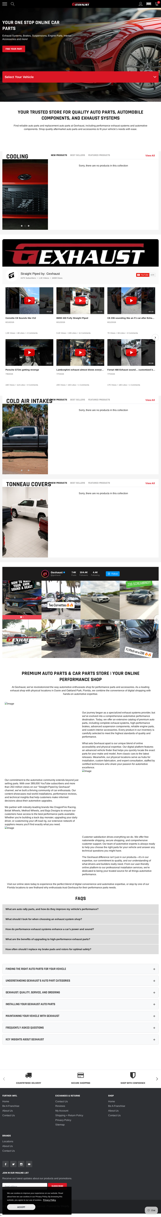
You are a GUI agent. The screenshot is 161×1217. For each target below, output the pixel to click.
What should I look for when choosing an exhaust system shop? (44, 919)
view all (150, 155)
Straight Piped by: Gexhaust (40, 273)
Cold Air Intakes (29, 401)
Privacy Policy (63, 1120)
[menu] (4, 4)
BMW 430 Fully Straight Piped (72, 318)
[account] (141, 4)
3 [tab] (28, 226)
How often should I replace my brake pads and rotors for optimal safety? (48, 949)
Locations (7, 1141)
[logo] (80, 4)
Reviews (60, 1106)
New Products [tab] (59, 155)
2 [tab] (25, 226)
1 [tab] (21, 226)
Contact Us (8, 1115)
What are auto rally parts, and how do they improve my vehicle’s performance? (52, 909)
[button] (148, 4)
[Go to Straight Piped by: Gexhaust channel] (12, 275)
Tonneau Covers (28, 484)
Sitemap (60, 1124)
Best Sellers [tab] (77, 155)
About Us (7, 1110)
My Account (61, 1110)
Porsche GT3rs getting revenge (22, 369)
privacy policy (49, 1200)
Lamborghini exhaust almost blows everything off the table (80, 369)
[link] (5, 1164)
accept (21, 1207)
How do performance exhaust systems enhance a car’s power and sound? (50, 929)
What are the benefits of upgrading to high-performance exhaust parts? (48, 939)
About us (7, 1146)
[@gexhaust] (45, 574)
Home (5, 1101)
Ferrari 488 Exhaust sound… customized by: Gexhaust (131, 369)
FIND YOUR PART (14, 49)
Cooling (17, 157)
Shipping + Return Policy (69, 1115)
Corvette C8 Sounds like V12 (21, 318)
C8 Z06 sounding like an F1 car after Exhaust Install (131, 318)
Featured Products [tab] (99, 155)
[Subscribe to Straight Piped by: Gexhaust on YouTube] (145, 275)
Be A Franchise (10, 1106)
